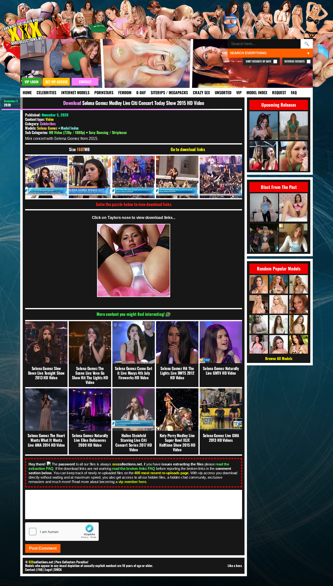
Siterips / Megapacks (169, 92)
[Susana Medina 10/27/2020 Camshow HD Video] (293, 207)
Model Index (256, 92)
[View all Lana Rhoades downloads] (278, 324)
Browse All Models (278, 358)
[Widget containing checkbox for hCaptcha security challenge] (62, 531)
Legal (48, 569)
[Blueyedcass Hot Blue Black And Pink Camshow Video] (293, 238)
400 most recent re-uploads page (161, 473)
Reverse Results (294, 61)
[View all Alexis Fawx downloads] (258, 304)
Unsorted (223, 92)
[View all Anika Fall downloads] (258, 344)
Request (279, 92)
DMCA (58, 569)
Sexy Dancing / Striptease (108, 132)
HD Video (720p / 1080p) (67, 132)
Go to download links (188, 149)
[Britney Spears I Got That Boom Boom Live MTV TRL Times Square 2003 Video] (264, 238)
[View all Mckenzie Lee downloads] (298, 344)
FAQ (294, 92)
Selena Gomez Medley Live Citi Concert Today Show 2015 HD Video (143, 102)
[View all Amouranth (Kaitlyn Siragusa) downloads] (278, 284)
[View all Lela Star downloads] (258, 284)
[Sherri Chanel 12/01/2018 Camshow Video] (264, 207)
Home (27, 92)
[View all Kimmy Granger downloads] (298, 324)
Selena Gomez (47, 128)
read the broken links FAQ (133, 468)
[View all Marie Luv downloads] (298, 304)
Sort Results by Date (259, 61)
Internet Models (75, 92)
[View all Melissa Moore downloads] (278, 344)
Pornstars (103, 92)
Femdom (124, 92)
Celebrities (46, 92)
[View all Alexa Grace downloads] (298, 284)
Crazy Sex (201, 92)
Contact (30, 569)
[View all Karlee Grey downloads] (258, 324)
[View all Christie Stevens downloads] (278, 304)
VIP (239, 92)
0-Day (141, 92)
